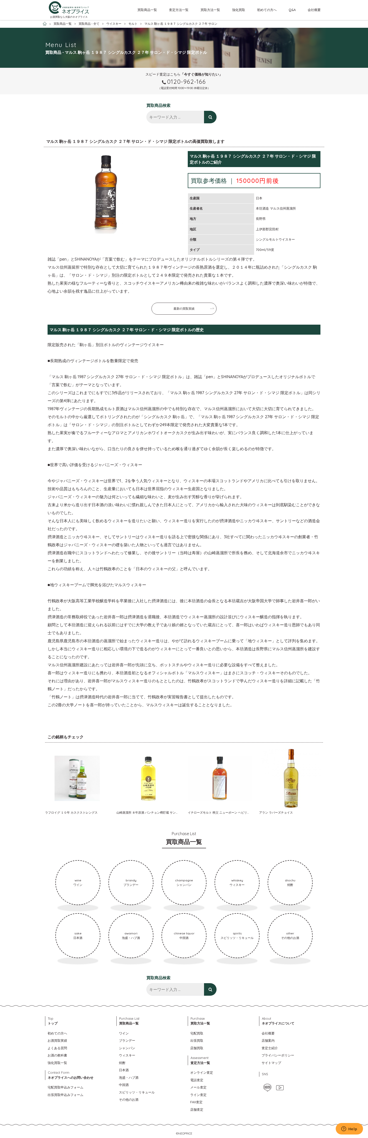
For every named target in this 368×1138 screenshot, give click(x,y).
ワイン (124, 1033)
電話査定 (196, 1080)
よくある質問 (57, 1048)
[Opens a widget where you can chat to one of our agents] (349, 1129)
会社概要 (314, 10)
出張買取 (196, 1040)
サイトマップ (271, 1063)
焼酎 (122, 1063)
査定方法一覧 (179, 10)
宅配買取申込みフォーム (65, 1087)
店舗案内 (268, 1040)
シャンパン (127, 1048)
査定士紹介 (270, 1048)
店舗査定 (196, 1109)
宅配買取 (196, 1033)
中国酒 (124, 1085)
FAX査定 (196, 1102)
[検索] (210, 117)
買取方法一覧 (210, 10)
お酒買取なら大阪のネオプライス (69, 17)
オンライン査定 (201, 1072)
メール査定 (198, 1087)
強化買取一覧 (57, 1063)
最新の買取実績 (184, 308)
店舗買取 (196, 1048)
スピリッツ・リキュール (137, 1092)
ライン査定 (198, 1095)
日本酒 (124, 1070)
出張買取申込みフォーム (65, 1095)
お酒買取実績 (57, 1040)
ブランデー (127, 1040)
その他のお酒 (128, 1099)
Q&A (292, 10)
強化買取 (238, 10)
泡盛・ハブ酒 (128, 1077)
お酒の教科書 (57, 1055)
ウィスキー (127, 1055)
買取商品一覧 (147, 10)
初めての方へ (267, 10)
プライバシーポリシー (278, 1055)
